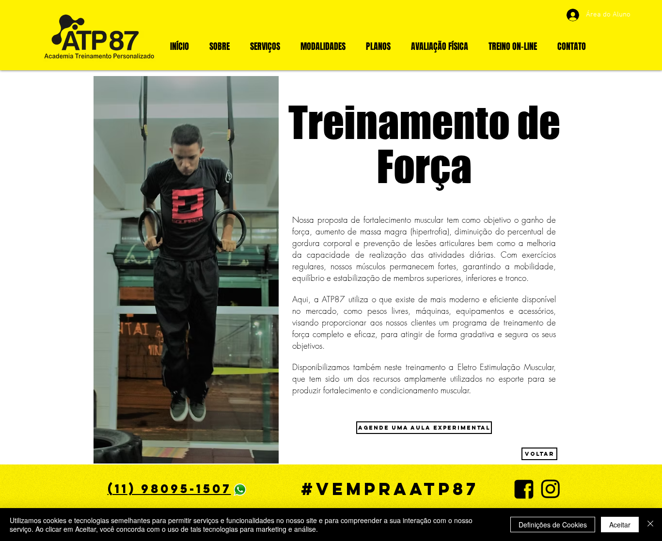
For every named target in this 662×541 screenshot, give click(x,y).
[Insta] (550, 489)
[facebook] (524, 489)
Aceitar (619, 524)
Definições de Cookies (553, 524)
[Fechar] (650, 524)
